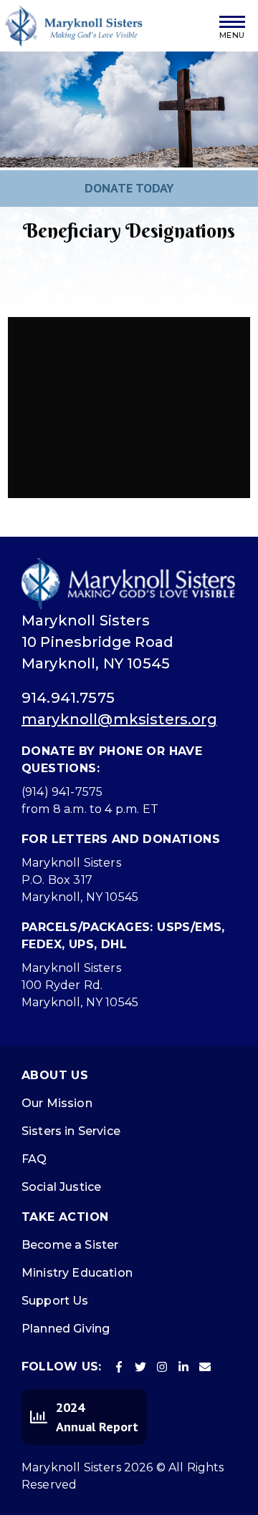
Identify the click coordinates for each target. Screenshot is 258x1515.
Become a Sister (70, 1245)
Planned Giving (66, 1328)
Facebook (119, 1367)
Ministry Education (77, 1273)
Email (205, 1367)
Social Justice (61, 1187)
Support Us (55, 1300)
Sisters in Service (71, 1131)
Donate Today (129, 188)
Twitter (140, 1367)
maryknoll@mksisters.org (119, 719)
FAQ (34, 1159)
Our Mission (57, 1103)
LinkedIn (183, 1367)
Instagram (162, 1367)
